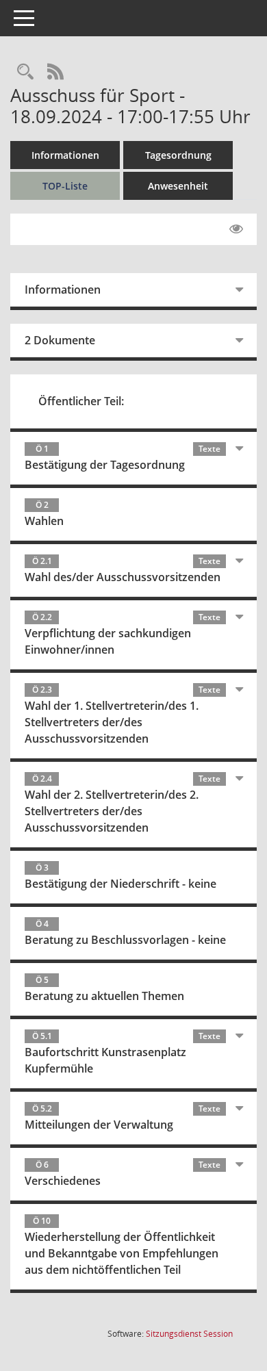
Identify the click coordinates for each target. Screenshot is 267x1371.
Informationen (65, 155)
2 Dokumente (60, 340)
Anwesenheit (178, 185)
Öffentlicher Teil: (81, 401)
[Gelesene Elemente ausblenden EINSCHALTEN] (236, 229)
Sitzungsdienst (189, 1334)
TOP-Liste (65, 185)
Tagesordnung (178, 155)
